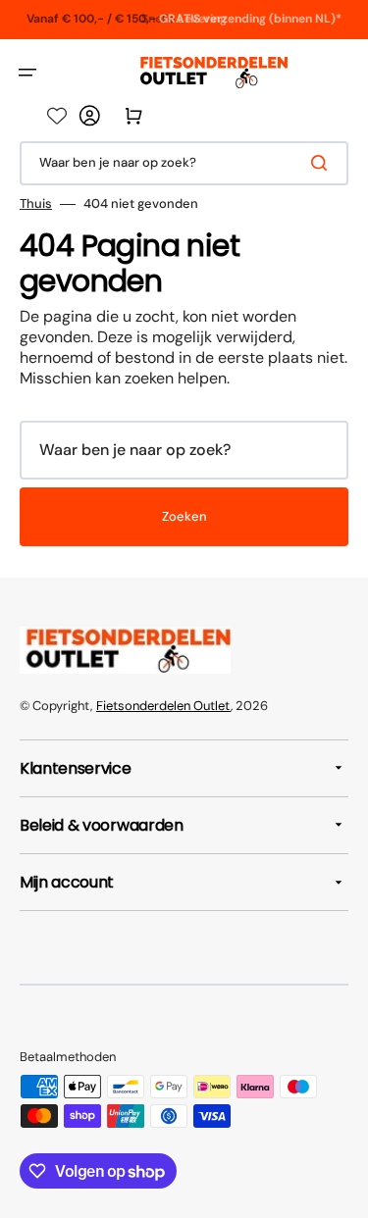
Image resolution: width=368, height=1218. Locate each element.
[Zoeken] (322, 162)
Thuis (36, 204)
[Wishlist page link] (57, 116)
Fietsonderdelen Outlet (163, 705)
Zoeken (184, 516)
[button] (27, 72)
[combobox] (184, 163)
